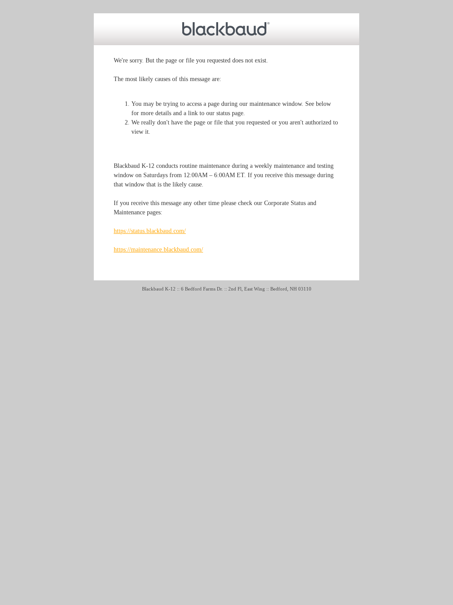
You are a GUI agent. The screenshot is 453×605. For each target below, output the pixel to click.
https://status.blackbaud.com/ (150, 231)
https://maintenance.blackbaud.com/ (158, 249)
